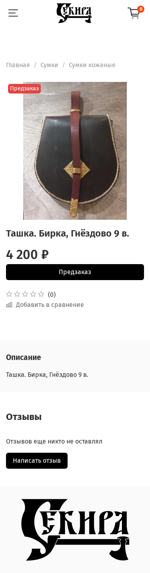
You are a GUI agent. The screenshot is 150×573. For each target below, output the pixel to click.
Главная (18, 65)
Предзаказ (75, 272)
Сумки (49, 65)
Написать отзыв (37, 460)
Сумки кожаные (92, 65)
